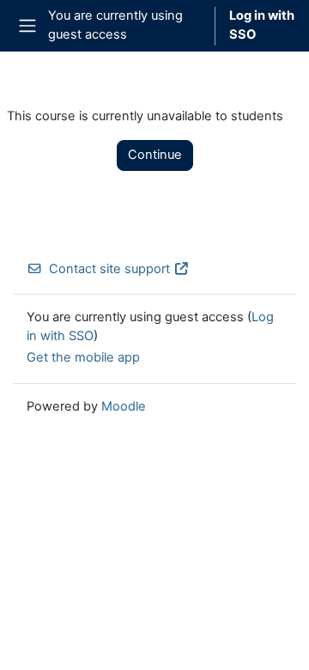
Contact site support (109, 269)
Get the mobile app (83, 357)
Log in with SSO (261, 25)
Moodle (123, 406)
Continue (155, 154)
